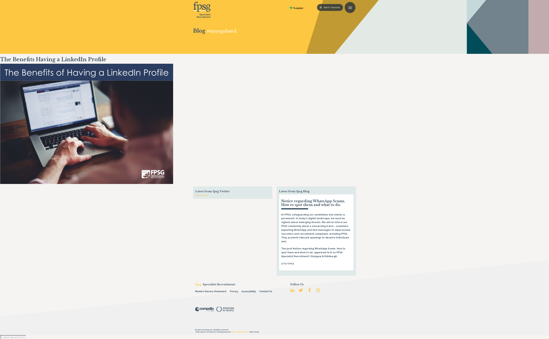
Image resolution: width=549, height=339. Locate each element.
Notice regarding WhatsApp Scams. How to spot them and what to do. (313, 203)
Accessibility (248, 291)
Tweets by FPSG (201, 195)
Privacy (234, 291)
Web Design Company (240, 332)
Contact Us (265, 291)
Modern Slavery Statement (210, 291)
